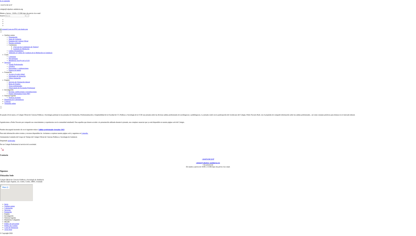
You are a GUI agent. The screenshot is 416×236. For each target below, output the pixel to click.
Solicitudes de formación (17, 76)
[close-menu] (1, 107)
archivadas (11, 141)
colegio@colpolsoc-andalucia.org (208, 163)
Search (2, 16)
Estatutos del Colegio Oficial (18, 41)
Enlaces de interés (15, 70)
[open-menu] (1, 31)
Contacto (7, 101)
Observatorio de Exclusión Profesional (22, 88)
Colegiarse (12, 57)
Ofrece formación (15, 78)
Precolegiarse (13, 59)
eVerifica (12, 66)
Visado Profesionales (16, 64)
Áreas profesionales (15, 86)
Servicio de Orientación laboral (19, 82)
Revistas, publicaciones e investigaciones (23, 92)
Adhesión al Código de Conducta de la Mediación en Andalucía (30, 53)
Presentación (13, 37)
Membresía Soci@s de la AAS (19, 60)
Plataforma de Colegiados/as (14, 99)
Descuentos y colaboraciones (18, 68)
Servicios (7, 62)
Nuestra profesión (15, 43)
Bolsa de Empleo (14, 84)
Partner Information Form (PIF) (19, 94)
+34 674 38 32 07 (208, 159)
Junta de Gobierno (15, 39)
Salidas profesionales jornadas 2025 (51, 130)
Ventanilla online (10, 103)
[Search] (27, 15)
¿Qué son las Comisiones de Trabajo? (26, 47)
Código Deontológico (16, 51)
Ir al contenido (5, 1)
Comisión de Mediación (21, 49)
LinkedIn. (84, 133)
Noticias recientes (15, 98)
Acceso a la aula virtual (17, 74)
